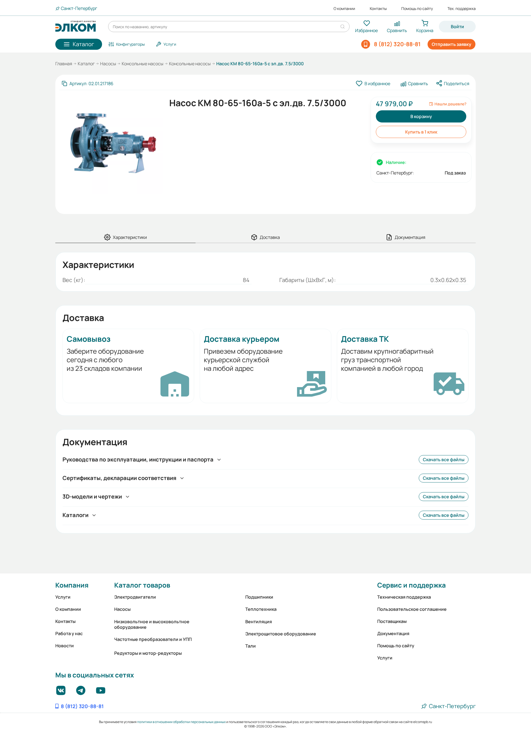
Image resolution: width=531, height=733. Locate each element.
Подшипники (259, 597)
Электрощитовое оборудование (280, 634)
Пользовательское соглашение (412, 609)
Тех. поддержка (461, 8)
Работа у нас (69, 633)
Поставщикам (392, 621)
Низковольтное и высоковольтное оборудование (151, 624)
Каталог (86, 63)
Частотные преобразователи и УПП (153, 639)
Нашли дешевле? (450, 104)
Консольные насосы (142, 63)
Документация (393, 633)
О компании (344, 8)
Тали (250, 646)
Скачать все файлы (443, 460)
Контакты (378, 8)
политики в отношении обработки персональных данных (181, 721)
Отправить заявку (451, 44)
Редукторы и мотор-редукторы (148, 653)
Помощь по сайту (417, 8)
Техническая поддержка (404, 597)
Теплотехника (261, 609)
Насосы (108, 63)
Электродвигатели (135, 597)
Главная (63, 63)
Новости (64, 645)
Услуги (63, 597)
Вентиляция (258, 621)
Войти (457, 27)
